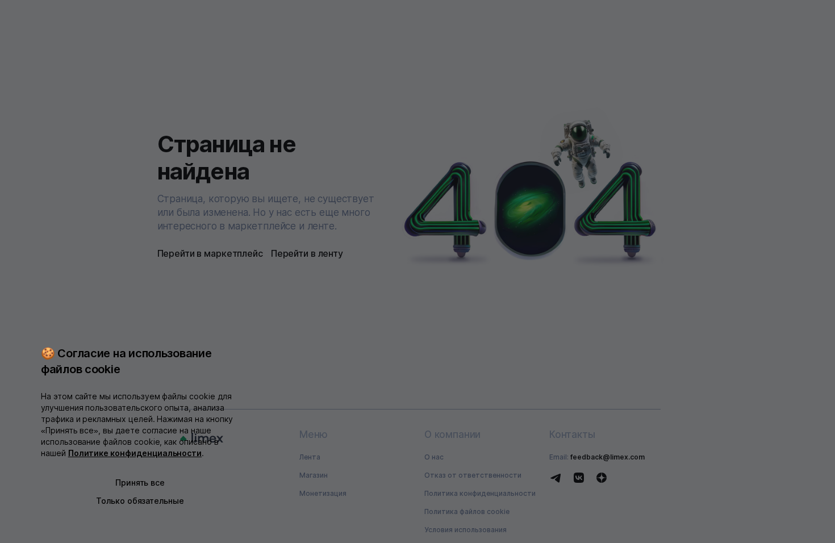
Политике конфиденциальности (135, 453)
